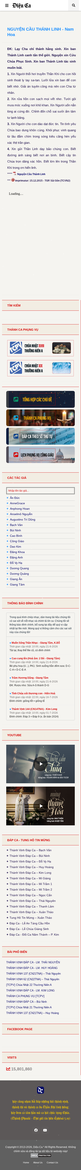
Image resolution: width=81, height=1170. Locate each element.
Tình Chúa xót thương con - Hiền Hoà (33, 693)
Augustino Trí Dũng (22, 519)
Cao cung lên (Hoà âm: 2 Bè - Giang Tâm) (36, 658)
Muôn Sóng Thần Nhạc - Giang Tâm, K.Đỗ (36, 642)
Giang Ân (16, 579)
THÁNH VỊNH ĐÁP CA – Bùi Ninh (26, 1001)
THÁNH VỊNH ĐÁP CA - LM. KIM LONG (30, 990)
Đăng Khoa (17, 552)
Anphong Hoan (20, 508)
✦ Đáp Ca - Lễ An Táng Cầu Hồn (28, 923)
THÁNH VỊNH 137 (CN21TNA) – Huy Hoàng (32, 1013)
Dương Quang (19, 568)
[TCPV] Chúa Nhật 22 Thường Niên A (29, 985)
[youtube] (45, 1130)
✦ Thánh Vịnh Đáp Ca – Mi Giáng (28, 878)
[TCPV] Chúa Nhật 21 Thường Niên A (29, 1007)
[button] (7, 5)
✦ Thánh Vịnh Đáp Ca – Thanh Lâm (30, 906)
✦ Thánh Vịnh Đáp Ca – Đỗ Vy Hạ (28, 861)
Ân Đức (15, 497)
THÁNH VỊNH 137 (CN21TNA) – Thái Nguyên (33, 973)
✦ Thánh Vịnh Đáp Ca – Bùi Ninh (28, 855)
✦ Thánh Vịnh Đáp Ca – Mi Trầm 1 (29, 884)
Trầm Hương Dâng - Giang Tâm (30, 677)
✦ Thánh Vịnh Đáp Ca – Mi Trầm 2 (29, 889)
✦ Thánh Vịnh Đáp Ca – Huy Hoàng (30, 867)
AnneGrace (17, 503)
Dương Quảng (19, 573)
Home (26, 1162)
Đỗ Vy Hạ (16, 562)
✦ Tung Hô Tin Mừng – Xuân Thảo (29, 917)
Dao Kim (15, 546)
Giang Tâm (17, 584)
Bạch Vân (16, 525)
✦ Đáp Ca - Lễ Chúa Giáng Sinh (27, 929)
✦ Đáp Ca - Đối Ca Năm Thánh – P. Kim (32, 934)
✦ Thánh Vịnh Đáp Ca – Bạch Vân (29, 851)
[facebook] (35, 1130)
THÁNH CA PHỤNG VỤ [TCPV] (25, 996)
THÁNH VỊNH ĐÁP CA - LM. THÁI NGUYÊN (33, 962)
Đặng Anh (16, 557)
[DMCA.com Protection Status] (41, 1155)
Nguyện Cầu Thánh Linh (31, 174)
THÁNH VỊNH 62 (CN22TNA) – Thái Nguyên (32, 979)
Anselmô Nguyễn (21, 514)
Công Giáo (17, 541)
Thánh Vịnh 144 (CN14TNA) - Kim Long (34, 709)
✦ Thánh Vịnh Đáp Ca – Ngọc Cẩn (29, 895)
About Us (38, 1162)
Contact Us (52, 1162)
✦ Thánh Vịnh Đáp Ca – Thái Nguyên (31, 900)
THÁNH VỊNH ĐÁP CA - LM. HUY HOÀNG (32, 968)
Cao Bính (16, 535)
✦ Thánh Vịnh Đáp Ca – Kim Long (28, 872)
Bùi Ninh (15, 530)
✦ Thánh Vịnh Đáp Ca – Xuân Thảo (29, 912)
